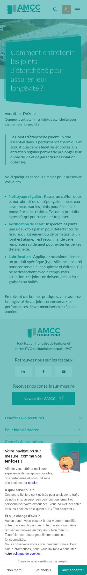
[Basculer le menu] (77, 9)
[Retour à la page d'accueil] (43, 332)
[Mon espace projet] (66, 9)
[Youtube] (64, 372)
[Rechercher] (55, 9)
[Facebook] (43, 372)
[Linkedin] (23, 372)
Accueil (10, 113)
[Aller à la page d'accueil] (25, 9)
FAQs (27, 113)
